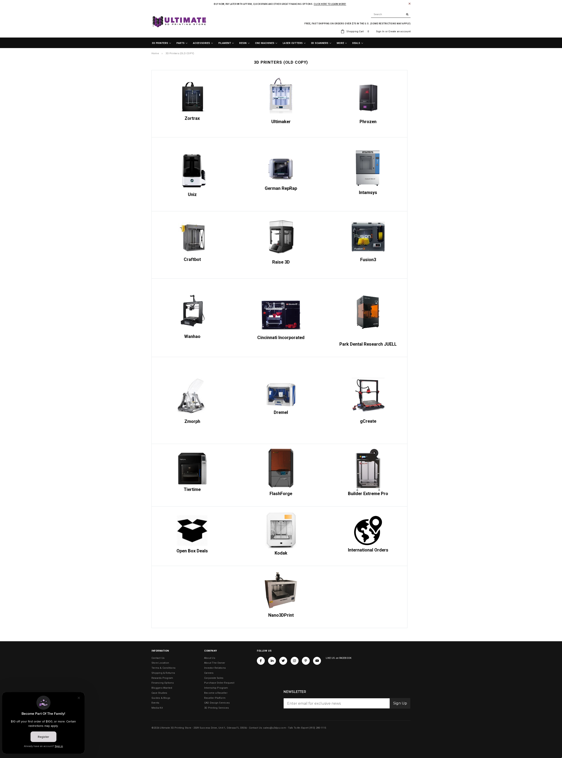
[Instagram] (295, 661)
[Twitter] (283, 661)
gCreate (368, 421)
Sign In (380, 31)
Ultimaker (281, 121)
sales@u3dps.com (274, 727)
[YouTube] (317, 661)
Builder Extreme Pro (368, 493)
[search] (391, 14)
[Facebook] (261, 661)
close (410, 4)
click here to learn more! (330, 4)
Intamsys (368, 192)
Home (155, 53)
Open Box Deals (192, 550)
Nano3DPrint (281, 615)
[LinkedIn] (272, 661)
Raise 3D (281, 262)
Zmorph (192, 421)
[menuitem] (161, 43)
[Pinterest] (306, 661)
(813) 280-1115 (317, 727)
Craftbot (192, 259)
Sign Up (400, 703)
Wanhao (192, 336)
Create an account (399, 31)
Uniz (192, 194)
